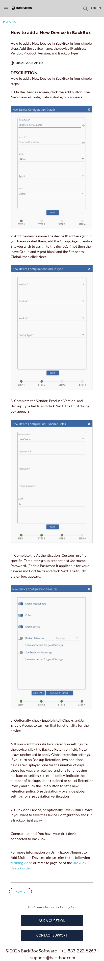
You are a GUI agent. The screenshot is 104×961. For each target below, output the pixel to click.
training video (22, 863)
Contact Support (51, 935)
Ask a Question (52, 921)
